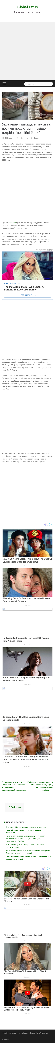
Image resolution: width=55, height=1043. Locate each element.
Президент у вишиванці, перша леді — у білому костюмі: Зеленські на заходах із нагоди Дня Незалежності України (25, 838)
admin (26, 138)
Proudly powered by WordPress (15, 1033)
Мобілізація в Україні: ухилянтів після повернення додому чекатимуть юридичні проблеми (40, 786)
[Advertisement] (27, 51)
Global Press (27, 7)
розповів (12, 222)
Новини (37, 138)
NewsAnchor (41, 1033)
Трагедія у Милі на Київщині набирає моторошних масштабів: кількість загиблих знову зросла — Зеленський (26, 830)
